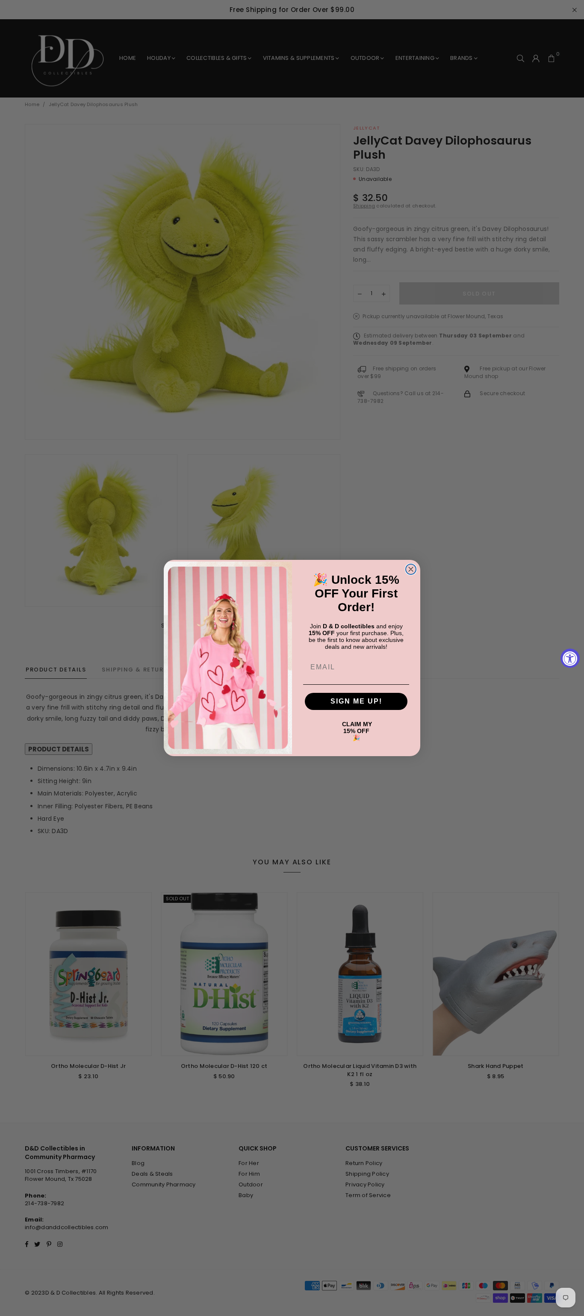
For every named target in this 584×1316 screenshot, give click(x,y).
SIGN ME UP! (356, 701)
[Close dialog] (411, 569)
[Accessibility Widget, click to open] (570, 658)
